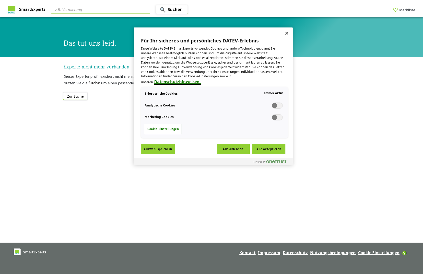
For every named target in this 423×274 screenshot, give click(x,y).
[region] (213, 96)
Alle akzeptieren (269, 149)
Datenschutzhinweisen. (177, 81)
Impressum (269, 252)
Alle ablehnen (233, 149)
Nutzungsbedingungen (333, 252)
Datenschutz (295, 252)
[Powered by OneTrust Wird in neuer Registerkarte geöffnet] (271, 162)
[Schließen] (287, 33)
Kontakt (247, 252)
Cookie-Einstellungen (163, 129)
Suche (94, 83)
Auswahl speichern (158, 149)
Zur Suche (75, 96)
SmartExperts (32, 9)
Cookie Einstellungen (379, 252)
